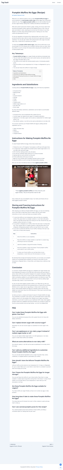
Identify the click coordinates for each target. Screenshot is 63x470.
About (53, 2)
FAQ (15, 78)
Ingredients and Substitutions (20, 72)
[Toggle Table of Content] (39, 71)
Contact (59, 2)
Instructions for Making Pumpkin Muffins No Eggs (24, 74)
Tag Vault (4, 2)
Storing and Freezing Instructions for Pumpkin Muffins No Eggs (27, 76)
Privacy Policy (39, 467)
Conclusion (16, 77)
